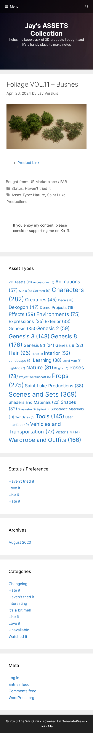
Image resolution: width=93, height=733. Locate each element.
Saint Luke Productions (54, 385)
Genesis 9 (69, 345)
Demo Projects (57, 307)
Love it (14, 488)
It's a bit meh (20, 610)
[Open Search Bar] (86, 6)
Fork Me (46, 726)
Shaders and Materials (34, 402)
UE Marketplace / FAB (48, 182)
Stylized (43, 409)
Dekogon (24, 307)
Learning (47, 360)
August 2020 (20, 542)
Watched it (18, 636)
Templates (25, 417)
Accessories (43, 282)
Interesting (18, 603)
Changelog (18, 584)
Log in (14, 678)
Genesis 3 (29, 336)
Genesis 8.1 (39, 345)
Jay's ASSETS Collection (46, 29)
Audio (25, 291)
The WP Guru (28, 721)
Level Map (72, 360)
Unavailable (19, 630)
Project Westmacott (35, 377)
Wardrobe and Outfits (45, 439)
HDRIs (37, 353)
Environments (58, 314)
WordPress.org (21, 698)
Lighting (17, 368)
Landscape (20, 360)
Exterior (58, 321)
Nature (39, 195)
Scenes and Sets (43, 394)
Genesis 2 (53, 328)
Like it (14, 494)
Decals (65, 300)
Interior (57, 353)
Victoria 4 (68, 432)
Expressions (26, 321)
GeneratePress (73, 721)
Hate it (14, 501)
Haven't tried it (38, 188)
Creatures (41, 299)
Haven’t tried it (21, 481)
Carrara (42, 291)
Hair (20, 353)
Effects (22, 314)
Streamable (27, 409)
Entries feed (19, 684)
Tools (50, 416)
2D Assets (20, 282)
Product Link (28, 163)
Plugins (61, 368)
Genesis (22, 328)
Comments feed (23, 691)
